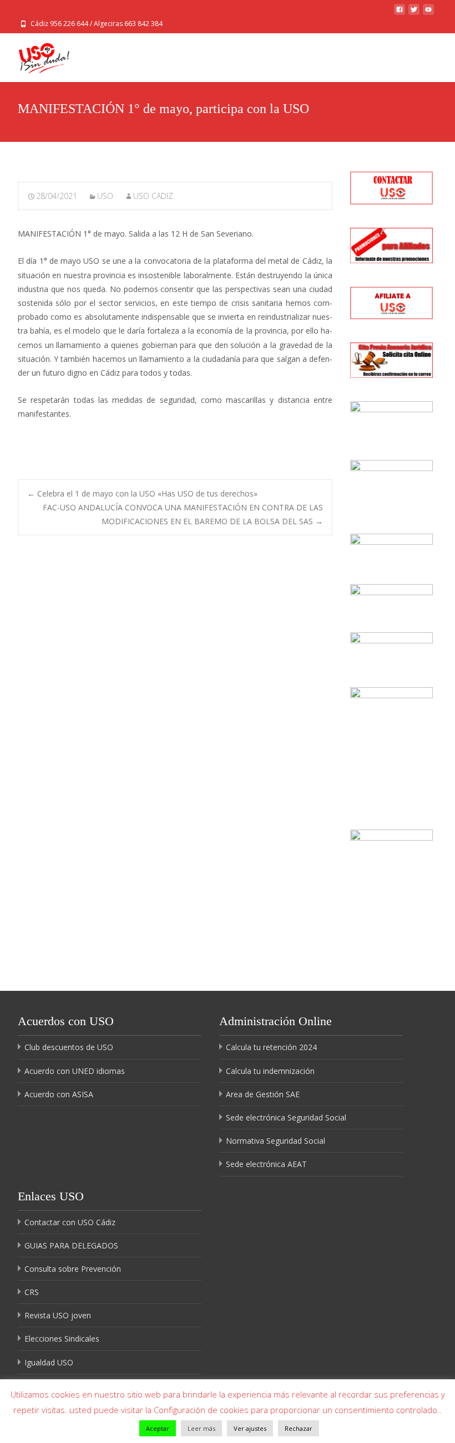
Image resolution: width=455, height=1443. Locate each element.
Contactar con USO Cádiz (69, 1222)
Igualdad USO (48, 1362)
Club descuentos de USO (68, 1047)
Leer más (201, 1428)
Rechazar (298, 1428)
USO (105, 196)
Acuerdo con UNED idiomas (74, 1071)
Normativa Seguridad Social (275, 1140)
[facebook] (399, 12)
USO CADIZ (153, 196)
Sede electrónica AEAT (266, 1164)
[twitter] (413, 12)
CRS (31, 1292)
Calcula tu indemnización (270, 1071)
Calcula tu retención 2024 (271, 1047)
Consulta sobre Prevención (72, 1268)
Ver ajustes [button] (250, 1428)
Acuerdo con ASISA (58, 1094)
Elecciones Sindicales (61, 1338)
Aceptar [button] (157, 1428)
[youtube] (428, 12)
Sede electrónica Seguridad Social (286, 1117)
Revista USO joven (57, 1315)
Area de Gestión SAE (263, 1094)
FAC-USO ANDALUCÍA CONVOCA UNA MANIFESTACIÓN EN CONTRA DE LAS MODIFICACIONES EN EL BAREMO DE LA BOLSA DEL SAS (183, 514)
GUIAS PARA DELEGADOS (71, 1245)
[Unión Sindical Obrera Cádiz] (35, 55)
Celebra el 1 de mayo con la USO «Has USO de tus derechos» (142, 493)
